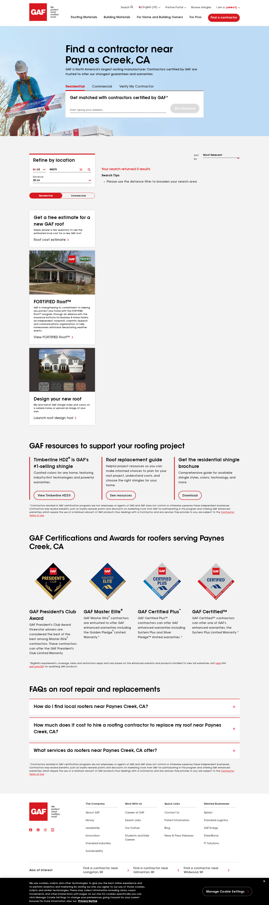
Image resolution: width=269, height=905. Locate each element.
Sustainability (94, 851)
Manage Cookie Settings (225, 891)
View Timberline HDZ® (54, 495)
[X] (38, 830)
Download (190, 495)
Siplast (208, 813)
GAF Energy (211, 828)
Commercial (78, 196)
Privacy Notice (87, 901)
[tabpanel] (134, 104)
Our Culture (132, 828)
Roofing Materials (84, 17)
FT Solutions (211, 843)
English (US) (150, 7)
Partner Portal (174, 7)
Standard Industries (98, 843)
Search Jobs (133, 820)
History (90, 820)
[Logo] (44, 20)
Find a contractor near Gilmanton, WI (150, 870)
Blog (167, 828)
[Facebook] (30, 830)
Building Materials (117, 17)
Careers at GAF (134, 813)
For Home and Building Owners (160, 17)
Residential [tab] (75, 86)
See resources (121, 495)
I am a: (226, 7)
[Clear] (81, 168)
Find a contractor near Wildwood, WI (201, 870)
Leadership (93, 828)
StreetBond (211, 836)
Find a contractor (224, 17)
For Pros (195, 17)
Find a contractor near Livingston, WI (100, 870)
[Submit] (89, 168)
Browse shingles (201, 7)
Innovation (93, 836)
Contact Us (172, 813)
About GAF (93, 813)
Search (125, 7)
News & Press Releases (179, 836)
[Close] (264, 881)
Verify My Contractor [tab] (136, 86)
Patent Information (177, 820)
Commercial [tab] (102, 86)
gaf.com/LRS (36, 667)
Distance (38, 177)
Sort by (196, 157)
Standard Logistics (216, 820)
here (218, 663)
